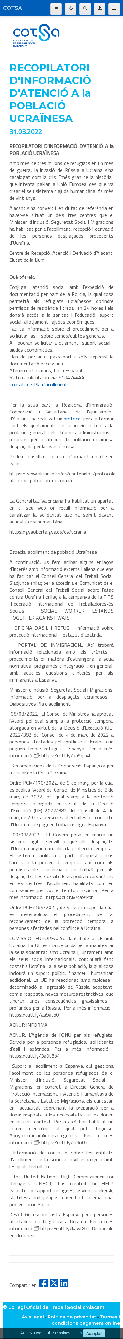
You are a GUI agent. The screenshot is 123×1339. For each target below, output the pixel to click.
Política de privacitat (72, 1317)
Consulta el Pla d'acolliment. (38, 384)
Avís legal (33, 1317)
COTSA (12, 8)
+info (77, 1333)
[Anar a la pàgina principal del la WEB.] (36, 34)
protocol (73, 418)
